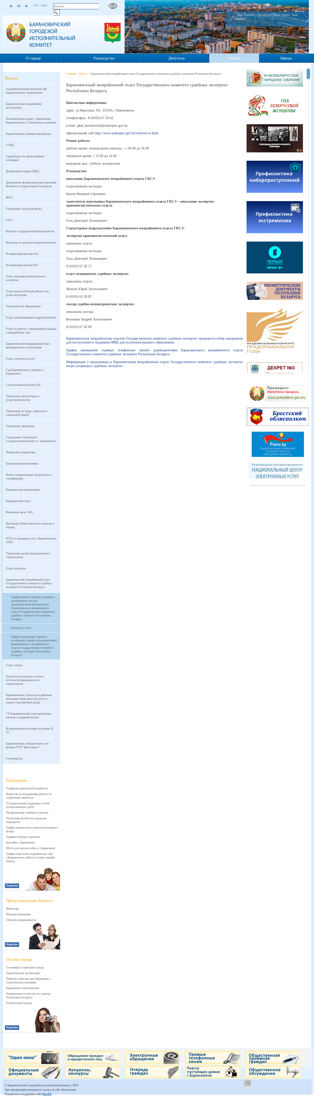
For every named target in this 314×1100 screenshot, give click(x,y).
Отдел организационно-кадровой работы (31, 317)
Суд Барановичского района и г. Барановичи (25, 371)
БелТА (47, 1094)
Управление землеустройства (24, 208)
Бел (44, 5)
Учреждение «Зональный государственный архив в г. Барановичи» (31, 439)
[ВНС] (275, 77)
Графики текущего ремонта (23, 837)
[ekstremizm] (275, 217)
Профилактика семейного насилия (27, 812)
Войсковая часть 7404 (19, 512)
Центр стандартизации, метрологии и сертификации (28, 476)
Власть (234, 58)
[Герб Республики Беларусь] (16, 41)
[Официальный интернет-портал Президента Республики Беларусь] (278, 400)
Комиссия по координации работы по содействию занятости (29, 795)
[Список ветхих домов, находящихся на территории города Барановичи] (212, 1077)
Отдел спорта (14, 665)
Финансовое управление (20, 452)
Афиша (286, 58)
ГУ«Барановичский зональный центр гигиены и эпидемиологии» (28, 715)
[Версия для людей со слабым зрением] (112, 5)
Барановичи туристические (22, 988)
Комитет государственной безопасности (30, 231)
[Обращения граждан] (92, 1063)
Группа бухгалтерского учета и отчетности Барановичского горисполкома (25, 680)
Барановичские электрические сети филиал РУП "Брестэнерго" (27, 745)
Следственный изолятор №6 (23, 385)
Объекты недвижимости (21, 920)
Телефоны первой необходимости (27, 788)
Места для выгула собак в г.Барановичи (30, 848)
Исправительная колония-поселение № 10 (29, 730)
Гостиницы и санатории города (25, 967)
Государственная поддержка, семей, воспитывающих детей (28, 805)
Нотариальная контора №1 (22, 265)
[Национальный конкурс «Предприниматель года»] (275, 331)
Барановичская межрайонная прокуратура (23, 105)
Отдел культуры (16, 568)
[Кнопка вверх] (248, 1083)
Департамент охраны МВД (22, 171)
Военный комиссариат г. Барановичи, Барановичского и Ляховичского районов (31, 120)
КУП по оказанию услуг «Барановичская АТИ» (31, 540)
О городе (33, 58)
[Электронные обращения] (152, 1063)
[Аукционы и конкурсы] (92, 1077)
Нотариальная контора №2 (22, 254)
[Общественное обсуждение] (273, 1077)
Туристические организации (23, 973)
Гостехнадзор (14, 758)
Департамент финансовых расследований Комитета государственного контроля (31, 184)
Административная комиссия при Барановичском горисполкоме (26, 90)
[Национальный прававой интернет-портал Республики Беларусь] (278, 456)
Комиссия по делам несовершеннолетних (31, 242)
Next (305, 19)
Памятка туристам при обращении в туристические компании (28, 980)
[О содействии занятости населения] (275, 373)
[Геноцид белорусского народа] (275, 138)
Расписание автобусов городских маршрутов (26, 820)
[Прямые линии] (212, 1063)
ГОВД (10, 145)
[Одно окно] (32, 1063)
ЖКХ (9, 197)
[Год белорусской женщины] (275, 106)
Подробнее (12, 885)
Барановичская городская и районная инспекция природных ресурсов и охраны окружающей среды (29, 698)
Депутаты (176, 58)
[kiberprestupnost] (275, 177)
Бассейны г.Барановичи (20, 842)
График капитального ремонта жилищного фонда (32, 829)
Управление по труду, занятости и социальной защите (26, 412)
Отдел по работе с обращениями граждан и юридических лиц (31, 330)
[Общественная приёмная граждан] (272, 1063)
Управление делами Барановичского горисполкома (28, 555)
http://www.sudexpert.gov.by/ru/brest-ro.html (126, 133)
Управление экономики (20, 426)
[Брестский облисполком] (278, 425)
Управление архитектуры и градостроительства (22, 398)
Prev (230, 19)
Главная (71, 73)
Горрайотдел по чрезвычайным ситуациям (25, 158)
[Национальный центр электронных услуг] (278, 478)
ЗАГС (9, 220)
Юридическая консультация (23, 489)
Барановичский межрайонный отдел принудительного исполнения (28, 345)
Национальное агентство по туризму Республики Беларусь (28, 995)
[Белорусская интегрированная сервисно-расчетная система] (275, 291)
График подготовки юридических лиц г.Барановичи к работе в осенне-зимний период (30, 857)
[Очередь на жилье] (152, 1077)
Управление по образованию (23, 306)
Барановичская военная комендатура (28, 133)
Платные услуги (21, 628)
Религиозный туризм (19, 1003)
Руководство (104, 58)
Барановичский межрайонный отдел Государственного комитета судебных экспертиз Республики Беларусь (29, 583)
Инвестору (12, 908)
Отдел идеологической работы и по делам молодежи (27, 293)
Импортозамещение (18, 914)
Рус (36, 5)
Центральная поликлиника (22, 463)
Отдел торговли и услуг (20, 358)
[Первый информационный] (275, 258)
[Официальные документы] (32, 1077)
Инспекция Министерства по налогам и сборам (30, 525)
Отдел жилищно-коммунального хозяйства (26, 278)
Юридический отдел (18, 501)
